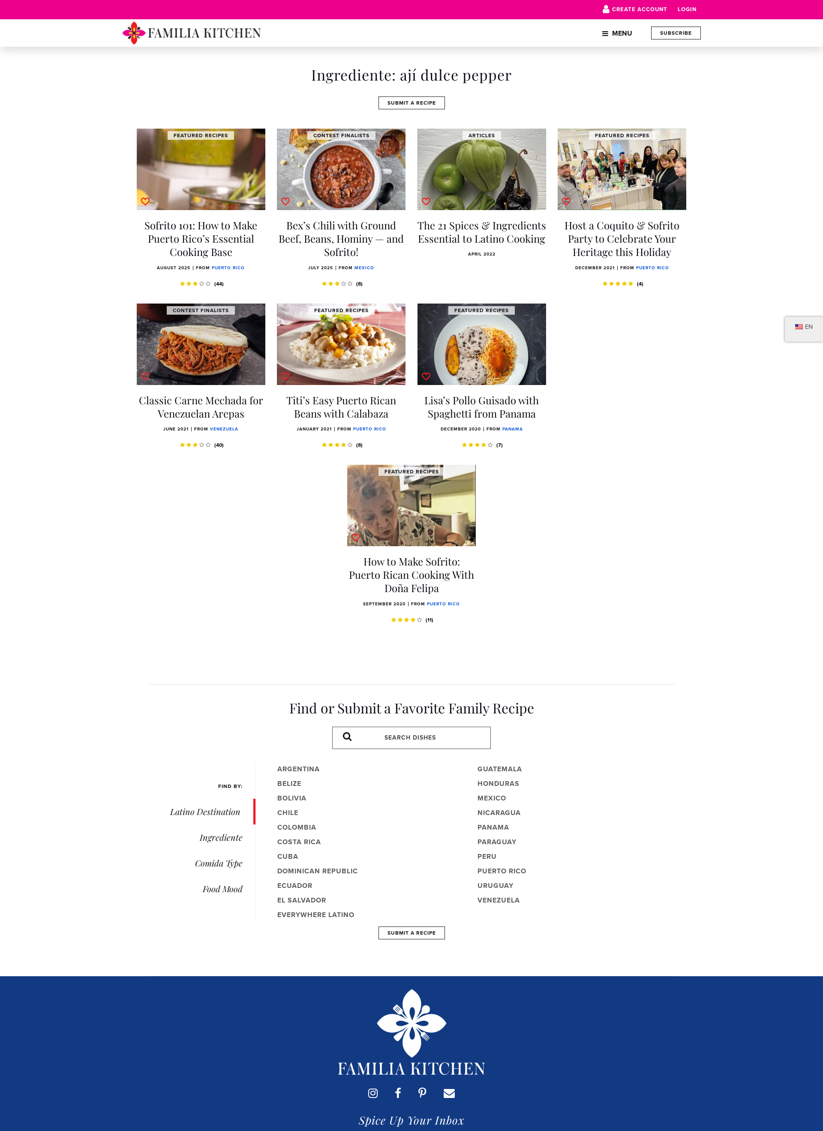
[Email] (449, 1093)
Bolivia (291, 798)
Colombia (296, 827)
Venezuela (224, 429)
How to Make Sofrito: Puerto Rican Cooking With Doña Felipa (411, 574)
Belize (289, 783)
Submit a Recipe (411, 103)
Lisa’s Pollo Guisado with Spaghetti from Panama (481, 406)
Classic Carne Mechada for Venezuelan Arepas (201, 406)
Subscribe (676, 33)
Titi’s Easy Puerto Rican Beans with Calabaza (341, 406)
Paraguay (497, 842)
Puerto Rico (228, 268)
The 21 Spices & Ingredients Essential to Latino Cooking (482, 231)
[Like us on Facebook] (398, 1093)
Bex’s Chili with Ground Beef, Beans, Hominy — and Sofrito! (341, 238)
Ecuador (294, 885)
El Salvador (301, 900)
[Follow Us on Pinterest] (422, 1093)
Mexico (364, 268)
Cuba (287, 856)
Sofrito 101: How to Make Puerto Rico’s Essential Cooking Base (200, 238)
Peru (487, 856)
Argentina (298, 769)
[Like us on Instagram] (373, 1093)
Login (687, 9)
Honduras (499, 783)
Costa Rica (299, 842)
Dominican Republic (317, 871)
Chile (287, 813)
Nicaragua (499, 813)
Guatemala (500, 769)
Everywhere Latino (315, 915)
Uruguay (496, 885)
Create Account (639, 9)
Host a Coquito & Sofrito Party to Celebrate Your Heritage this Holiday (622, 238)
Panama (512, 429)
